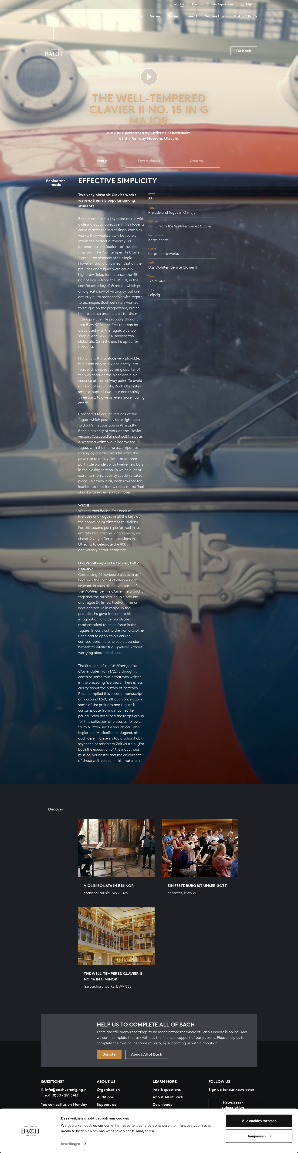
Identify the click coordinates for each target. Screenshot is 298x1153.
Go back (243, 50)
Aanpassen (256, 1136)
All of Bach (247, 16)
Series (155, 16)
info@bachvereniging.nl (64, 1089)
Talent (191, 16)
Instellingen (70, 1144)
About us (197, 4)
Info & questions (222, 4)
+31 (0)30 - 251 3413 (59, 1095)
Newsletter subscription (233, 1105)
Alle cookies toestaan (259, 1121)
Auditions (105, 1097)
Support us (214, 16)
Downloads (162, 1104)
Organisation (108, 1089)
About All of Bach (146, 1054)
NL (176, 4)
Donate (109, 1054)
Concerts (134, 16)
